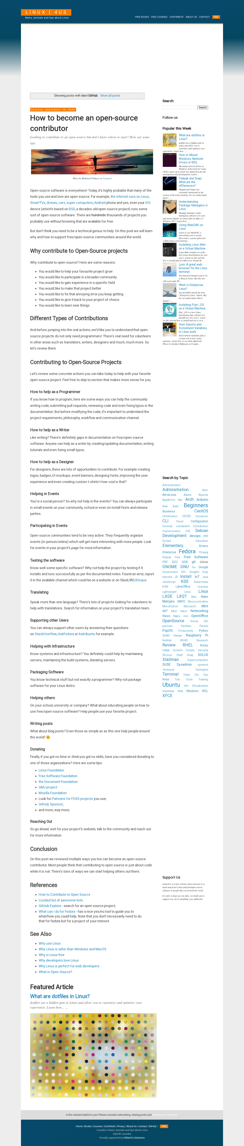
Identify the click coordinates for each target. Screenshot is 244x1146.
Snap (190, 655)
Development (174, 535)
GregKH (194, 572)
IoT (197, 577)
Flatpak (166, 557)
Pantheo (186, 626)
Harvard (167, 577)
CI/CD (186, 516)
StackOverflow (46, 634)
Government (170, 572)
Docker (166, 541)
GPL (183, 572)
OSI (206, 621)
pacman (167, 626)
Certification (169, 516)
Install (186, 576)
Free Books (142, 16)
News (166, 616)
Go (194, 567)
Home (79, 1126)
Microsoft (190, 606)
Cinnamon (202, 516)
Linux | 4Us (46, 12)
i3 (176, 577)
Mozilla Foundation (53, 793)
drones (52, 203)
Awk (165, 506)
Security (203, 650)
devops (195, 536)
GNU (184, 566)
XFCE (167, 695)
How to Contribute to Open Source (64, 894)
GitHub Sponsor (51, 804)
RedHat (167, 640)
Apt (180, 500)
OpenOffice (199, 616)
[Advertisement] (122, 57)
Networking (199, 611)
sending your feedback (164, 1114)
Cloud (179, 521)
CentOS (201, 511)
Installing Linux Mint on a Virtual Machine (192, 246)
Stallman (170, 659)
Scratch (178, 650)
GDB (185, 562)
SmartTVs (37, 203)
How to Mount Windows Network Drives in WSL (191, 158)
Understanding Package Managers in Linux (193, 205)
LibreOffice (183, 586)
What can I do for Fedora (57, 911)
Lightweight (169, 592)
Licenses (202, 586)
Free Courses (159, 16)
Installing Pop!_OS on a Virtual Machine (192, 306)
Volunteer (168, 691)
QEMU (166, 635)
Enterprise (169, 552)
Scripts (190, 650)
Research (202, 640)
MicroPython (170, 606)
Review (169, 645)
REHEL (184, 640)
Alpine (187, 495)
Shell (179, 655)
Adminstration (175, 489)
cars (62, 203)
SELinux (167, 655)
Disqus (141, 580)
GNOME (169, 566)
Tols (177, 679)
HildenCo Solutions (134, 1137)
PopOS (167, 630)
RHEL (188, 645)
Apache (203, 495)
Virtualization (200, 685)
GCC (175, 562)
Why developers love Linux (59, 960)
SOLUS (203, 655)
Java (205, 577)
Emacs (203, 546)
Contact (204, 16)
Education (202, 541)
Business (168, 511)
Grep (205, 572)
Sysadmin (184, 664)
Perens (204, 626)
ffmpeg (203, 552)
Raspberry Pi (197, 635)
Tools (189, 679)
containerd (182, 526)
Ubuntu (171, 685)
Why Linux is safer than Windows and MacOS (72, 949)
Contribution (200, 526)
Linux (203, 591)
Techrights (201, 669)
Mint (204, 606)
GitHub (152, 1126)
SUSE (166, 664)
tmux (165, 679)
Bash (176, 506)
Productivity (185, 630)
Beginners (196, 505)
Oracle (194, 621)
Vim (186, 685)
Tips (205, 674)
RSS (216, 16)
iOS (147, 203)
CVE (187, 531)
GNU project (48, 787)
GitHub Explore (50, 906)
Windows (192, 691)
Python (203, 630)
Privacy (121, 1126)
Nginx (176, 616)
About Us (191, 16)
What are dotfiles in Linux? (60, 996)
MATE (181, 601)
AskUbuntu (87, 634)
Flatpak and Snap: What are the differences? (190, 182)
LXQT (182, 596)
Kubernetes (201, 582)
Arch (189, 499)
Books (87, 1126)
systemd (203, 664)
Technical (168, 669)
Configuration (199, 521)
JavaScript (169, 582)
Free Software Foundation (58, 776)
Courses (97, 1126)
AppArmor (168, 500)
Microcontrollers (198, 601)
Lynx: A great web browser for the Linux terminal (193, 268)
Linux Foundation (51, 770)
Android (100, 203)
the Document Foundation (58, 782)
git (194, 562)
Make (204, 596)
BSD (72, 209)
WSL (205, 691)
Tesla (186, 674)
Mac (194, 596)
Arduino (202, 499)
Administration (171, 485)
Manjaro (168, 601)
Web (180, 691)
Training (203, 679)
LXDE (167, 596)
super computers (80, 203)
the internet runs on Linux (130, 197)
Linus (187, 592)
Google (203, 567)
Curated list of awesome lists (61, 900)
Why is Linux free (51, 955)
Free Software (196, 557)
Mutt (174, 611)
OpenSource (173, 620)
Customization (171, 531)
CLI (165, 520)
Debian (201, 530)
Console (167, 526)
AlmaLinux (169, 495)
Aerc (205, 490)
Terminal (170, 674)
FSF (165, 562)
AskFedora (66, 634)
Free (177, 557)
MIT (165, 611)
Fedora (187, 551)
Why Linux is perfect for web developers (69, 966)
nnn (186, 616)
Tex (196, 674)
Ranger (178, 635)
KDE (185, 581)
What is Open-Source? (55, 972)
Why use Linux (50, 943)
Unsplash (107, 178)
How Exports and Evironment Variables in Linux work (193, 328)
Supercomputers (197, 660)
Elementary (172, 545)
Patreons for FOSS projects (72, 799)
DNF (205, 536)
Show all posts (110, 95)
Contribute (176, 16)
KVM (165, 586)
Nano (184, 611)
